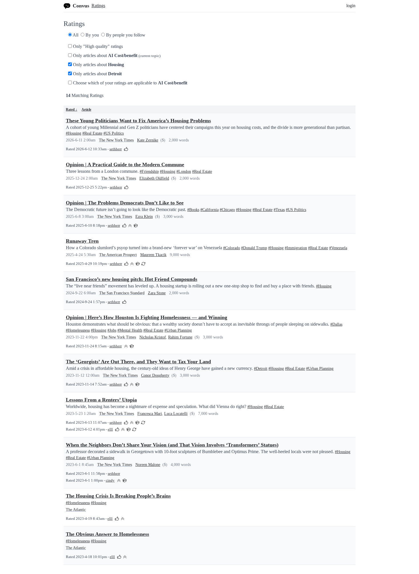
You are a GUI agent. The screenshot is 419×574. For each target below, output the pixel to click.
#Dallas (336, 324)
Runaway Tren (82, 241)
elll (110, 429)
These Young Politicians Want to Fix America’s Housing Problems (138, 120)
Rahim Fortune (180, 337)
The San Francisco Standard (122, 293)
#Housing (73, 133)
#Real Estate (92, 133)
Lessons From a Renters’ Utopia (101, 400)
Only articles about (116, 55)
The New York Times (116, 140)
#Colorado (231, 248)
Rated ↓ (71, 109)
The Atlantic (76, 510)
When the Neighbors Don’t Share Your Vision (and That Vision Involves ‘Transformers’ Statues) (172, 445)
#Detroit (260, 368)
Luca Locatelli (176, 413)
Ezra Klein (144, 216)
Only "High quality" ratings (97, 46)
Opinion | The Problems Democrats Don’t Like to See (125, 203)
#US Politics (113, 133)
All (75, 35)
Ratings (98, 5)
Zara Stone (157, 293)
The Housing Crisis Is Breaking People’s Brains (118, 496)
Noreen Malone (147, 465)
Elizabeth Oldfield (154, 178)
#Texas (279, 210)
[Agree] (126, 148)
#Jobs (111, 330)
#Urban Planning (178, 330)
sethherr (115, 149)
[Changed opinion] (143, 263)
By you (91, 35)
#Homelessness (78, 330)
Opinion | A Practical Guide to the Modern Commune (125, 164)
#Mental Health (129, 330)
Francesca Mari (149, 413)
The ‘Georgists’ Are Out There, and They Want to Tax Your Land (138, 361)
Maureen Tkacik (153, 255)
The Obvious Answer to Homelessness (107, 534)
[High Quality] (130, 225)
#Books (193, 210)
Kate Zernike (147, 140)
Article (86, 109)
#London (183, 171)
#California (209, 210)
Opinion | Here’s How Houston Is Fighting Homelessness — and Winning (146, 317)
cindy (110, 480)
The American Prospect (118, 255)
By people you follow (125, 35)
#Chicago (227, 210)
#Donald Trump (254, 248)
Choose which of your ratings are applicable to (129, 82)
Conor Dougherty (155, 375)
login (350, 5)
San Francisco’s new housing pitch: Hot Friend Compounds (131, 279)
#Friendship (149, 171)
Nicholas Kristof (152, 337)
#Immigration (296, 248)
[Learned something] (135, 225)
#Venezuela (338, 248)
